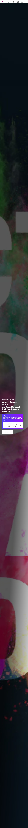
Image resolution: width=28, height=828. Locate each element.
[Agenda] (13, 1)
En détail (7, 432)
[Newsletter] (18, 1)
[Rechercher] (9, 2)
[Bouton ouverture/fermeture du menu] (26, 2)
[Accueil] (2, 2)
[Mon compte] (22, 1)
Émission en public (8, 399)
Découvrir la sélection (12, 425)
